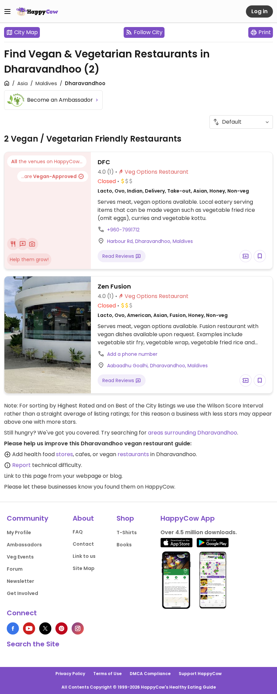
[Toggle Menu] (7, 11)
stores (64, 454)
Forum (15, 569)
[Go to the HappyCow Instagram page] (78, 628)
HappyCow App (187, 518)
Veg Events (20, 556)
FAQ (78, 531)
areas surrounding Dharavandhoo (192, 433)
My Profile (19, 532)
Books (124, 544)
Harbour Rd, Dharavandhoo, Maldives (150, 241)
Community (27, 518)
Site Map (84, 568)
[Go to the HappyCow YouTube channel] (29, 628)
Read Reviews (118, 256)
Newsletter (20, 581)
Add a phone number (132, 354)
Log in (259, 11)
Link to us (84, 556)
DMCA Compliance (150, 673)
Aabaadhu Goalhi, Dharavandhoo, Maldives (157, 365)
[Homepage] (37, 11)
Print (264, 32)
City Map (26, 32)
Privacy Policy (70, 673)
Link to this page (25, 476)
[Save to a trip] (246, 256)
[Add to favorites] (260, 256)
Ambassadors (24, 544)
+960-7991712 (123, 229)
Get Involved (22, 593)
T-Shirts (127, 532)
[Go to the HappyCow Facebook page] (13, 628)
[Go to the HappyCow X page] (45, 628)
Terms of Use (107, 673)
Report (21, 465)
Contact (83, 544)
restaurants (133, 454)
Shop (125, 518)
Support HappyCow (200, 673)
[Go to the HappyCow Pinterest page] (61, 628)
